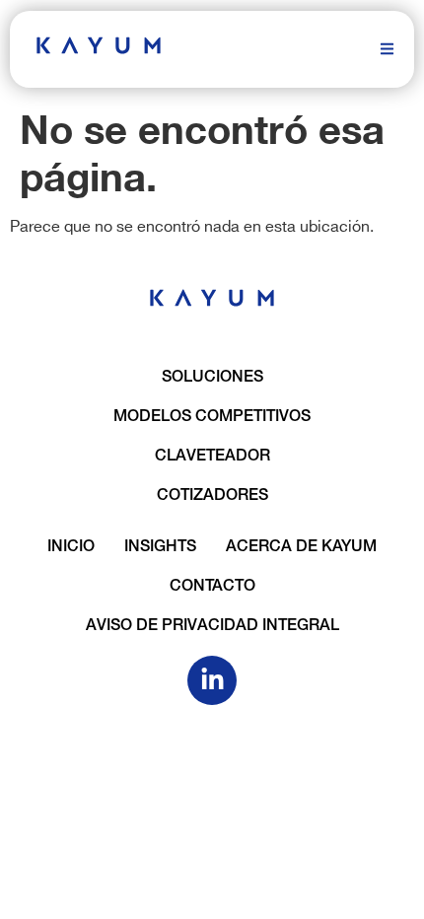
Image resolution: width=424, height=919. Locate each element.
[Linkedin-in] (212, 680)
